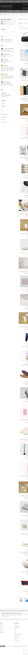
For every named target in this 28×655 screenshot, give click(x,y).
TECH (23, 11)
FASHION (2, 119)
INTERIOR (10, 11)
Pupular (19, 23)
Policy (8, 646)
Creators (1, 629)
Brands (1, 627)
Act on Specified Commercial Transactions (19, 646)
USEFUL (4, 21)
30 (18, 28)
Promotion (2, 632)
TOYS (2, 111)
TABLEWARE (17, 11)
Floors (1, 625)
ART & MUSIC (16, 636)
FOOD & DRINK (4, 122)
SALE (4, 23)
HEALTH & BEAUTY (4, 114)
